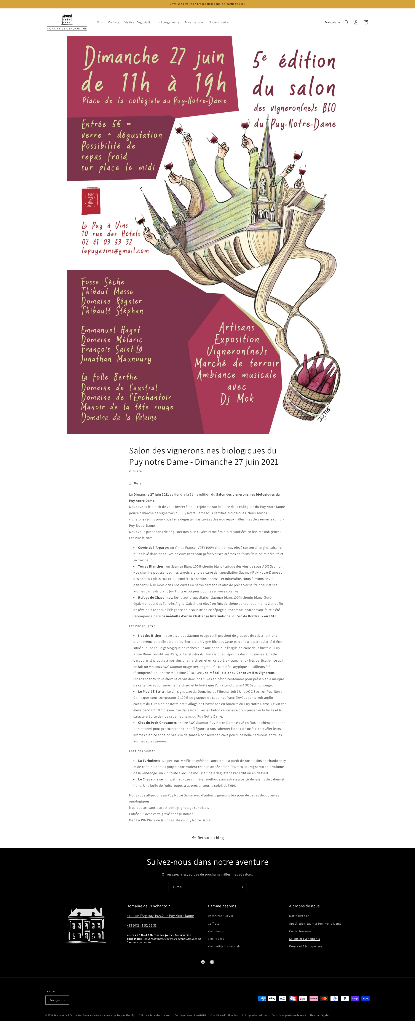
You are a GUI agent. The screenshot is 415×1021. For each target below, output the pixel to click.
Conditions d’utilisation (224, 1015)
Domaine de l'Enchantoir (68, 1015)
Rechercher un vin (220, 916)
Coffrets (213, 923)
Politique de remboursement (155, 1015)
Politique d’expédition (254, 1015)
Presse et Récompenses (305, 946)
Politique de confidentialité (190, 1015)
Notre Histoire (299, 916)
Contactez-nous (300, 931)
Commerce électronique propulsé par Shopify (108, 1015)
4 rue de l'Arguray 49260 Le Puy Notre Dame (160, 916)
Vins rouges (216, 939)
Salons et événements (304, 939)
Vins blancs (216, 931)
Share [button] (137, 483)
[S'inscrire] (241, 887)
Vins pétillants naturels (224, 946)
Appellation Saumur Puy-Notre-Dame (315, 923)
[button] (346, 22)
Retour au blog (211, 837)
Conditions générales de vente (289, 1015)
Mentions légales (319, 1015)
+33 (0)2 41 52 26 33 (142, 925)
